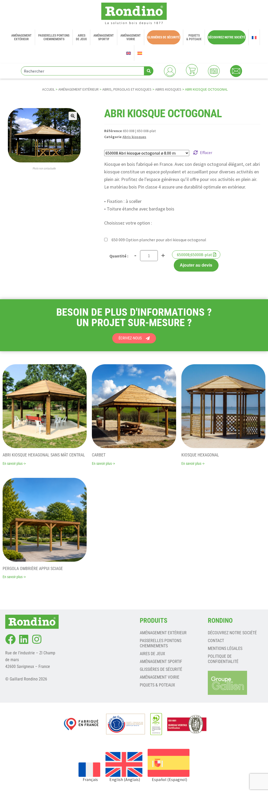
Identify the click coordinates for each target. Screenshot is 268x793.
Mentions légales (225, 648)
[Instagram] (36, 639)
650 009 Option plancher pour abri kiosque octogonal (158, 239)
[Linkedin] (23, 639)
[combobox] (82, 70)
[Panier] (191, 70)
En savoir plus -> (14, 463)
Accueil (48, 89)
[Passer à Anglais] (128, 53)
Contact (216, 640)
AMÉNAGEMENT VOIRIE (159, 677)
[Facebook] (10, 639)
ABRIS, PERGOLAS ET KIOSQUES (127, 89)
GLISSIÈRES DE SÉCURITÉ (161, 669)
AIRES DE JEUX (152, 653)
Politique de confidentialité (223, 659)
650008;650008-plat (194, 254)
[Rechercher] (148, 70)
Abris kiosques (168, 89)
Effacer (206, 152)
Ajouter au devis (196, 265)
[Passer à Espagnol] (140, 53)
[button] (73, 116)
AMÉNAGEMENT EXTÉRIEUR (78, 89)
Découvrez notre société (232, 632)
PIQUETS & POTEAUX (157, 685)
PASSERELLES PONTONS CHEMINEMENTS (160, 643)
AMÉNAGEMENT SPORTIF (161, 661)
